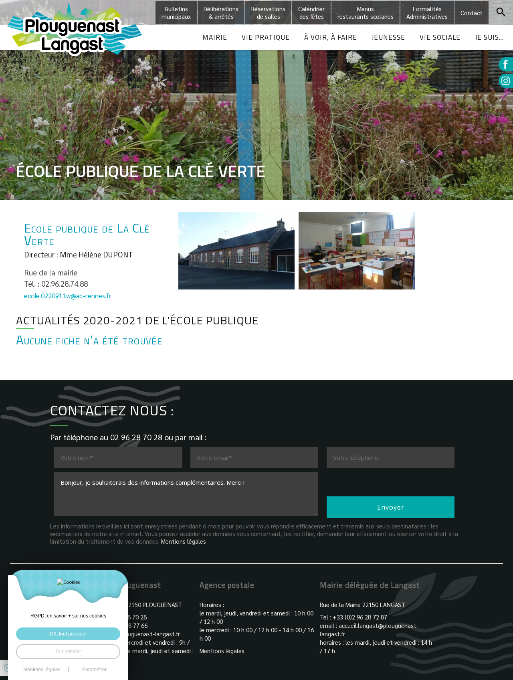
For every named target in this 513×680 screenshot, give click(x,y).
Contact (471, 12)
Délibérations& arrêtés (221, 12)
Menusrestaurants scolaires (365, 12)
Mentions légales (183, 541)
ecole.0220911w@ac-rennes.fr (67, 295)
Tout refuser (68, 651)
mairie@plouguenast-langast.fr (139, 634)
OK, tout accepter (68, 634)
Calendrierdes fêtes (311, 12)
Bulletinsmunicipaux (176, 12)
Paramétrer (94, 669)
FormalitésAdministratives (427, 12)
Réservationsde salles (268, 12)
